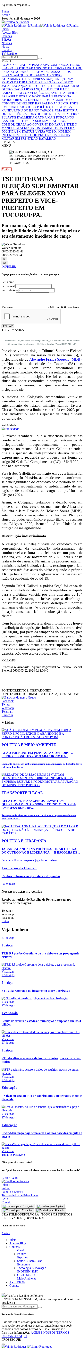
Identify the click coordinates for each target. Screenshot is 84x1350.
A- (4, 258)
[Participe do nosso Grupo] (19, 697)
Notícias (7, 43)
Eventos (7, 50)
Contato (6, 1202)
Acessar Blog (10, 32)
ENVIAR (8, 326)
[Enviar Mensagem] (40, 1307)
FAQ (5, 1198)
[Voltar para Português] (18, 1206)
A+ (4, 262)
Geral (20, 1250)
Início (5, 29)
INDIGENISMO (27, 1271)
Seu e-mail (8, 286)
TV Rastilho (9, 53)
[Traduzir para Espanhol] (18, 1210)
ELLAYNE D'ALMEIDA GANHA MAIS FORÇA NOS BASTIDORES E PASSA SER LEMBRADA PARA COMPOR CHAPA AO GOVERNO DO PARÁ (38, 121)
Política (21, 1254)
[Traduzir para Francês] (50, 1210)
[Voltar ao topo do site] (3, 1293)
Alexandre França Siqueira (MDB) (54, 359)
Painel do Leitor (12, 1191)
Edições (6, 39)
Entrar (5, 11)
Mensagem (8, 307)
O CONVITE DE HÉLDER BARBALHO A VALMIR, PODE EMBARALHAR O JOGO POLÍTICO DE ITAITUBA (40, 103)
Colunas (7, 36)
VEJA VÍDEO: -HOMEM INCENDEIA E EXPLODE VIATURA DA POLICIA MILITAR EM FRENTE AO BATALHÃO (36, 135)
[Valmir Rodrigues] (27, 1346)
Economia (23, 1264)
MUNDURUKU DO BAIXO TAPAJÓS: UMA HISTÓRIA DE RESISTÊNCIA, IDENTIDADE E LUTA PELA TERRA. (41, 112)
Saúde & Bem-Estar (29, 1261)
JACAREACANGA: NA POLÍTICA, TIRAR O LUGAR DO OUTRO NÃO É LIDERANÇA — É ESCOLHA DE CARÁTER (41, 89)
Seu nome (8, 282)
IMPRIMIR (9, 266)
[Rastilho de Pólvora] (15, 22)
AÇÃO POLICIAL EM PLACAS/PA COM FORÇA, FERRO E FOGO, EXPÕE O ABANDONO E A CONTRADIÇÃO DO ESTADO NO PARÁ (42, 68)
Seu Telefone (10, 290)
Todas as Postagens (13, 1154)
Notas (5, 46)
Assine (6, 15)
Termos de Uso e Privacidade (20, 1195)
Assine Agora (10, 1177)
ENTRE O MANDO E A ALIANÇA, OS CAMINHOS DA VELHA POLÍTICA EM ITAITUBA (39, 128)
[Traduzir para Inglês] (50, 1206)
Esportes (22, 1257)
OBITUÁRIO (26, 1275)
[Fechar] (3, 1344)
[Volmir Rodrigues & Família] (40, 25)
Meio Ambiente (26, 1278)
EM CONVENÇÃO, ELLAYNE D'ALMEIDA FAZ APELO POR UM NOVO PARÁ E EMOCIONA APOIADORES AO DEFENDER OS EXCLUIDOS (40, 96)
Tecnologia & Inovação (31, 1268)
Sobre (6, 1188)
